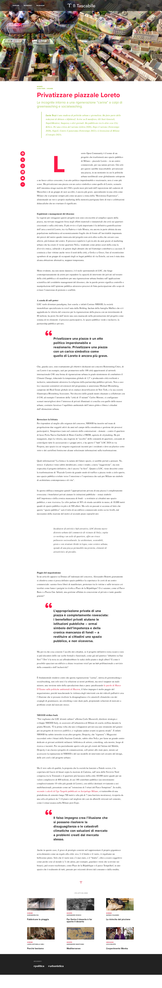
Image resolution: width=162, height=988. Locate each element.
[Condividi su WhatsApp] (22, 166)
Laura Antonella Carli (35, 944)
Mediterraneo (74, 948)
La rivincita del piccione (118, 919)
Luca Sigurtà (111, 944)
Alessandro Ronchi (74, 915)
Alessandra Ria (32, 915)
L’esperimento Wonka (117, 948)
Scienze (30, 913)
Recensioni (40, 5)
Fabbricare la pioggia (38, 919)
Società (39, 86)
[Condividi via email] (22, 178)
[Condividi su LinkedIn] (22, 172)
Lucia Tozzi (41, 88)
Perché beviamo (35, 948)
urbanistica (57, 966)
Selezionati (28, 5)
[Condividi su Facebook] (22, 153)
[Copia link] (22, 184)
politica (39, 966)
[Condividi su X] (22, 159)
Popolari (16, 5)
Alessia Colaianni (112, 915)
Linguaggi (110, 942)
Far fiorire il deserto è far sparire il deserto (79, 920)
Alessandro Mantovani (75, 944)
